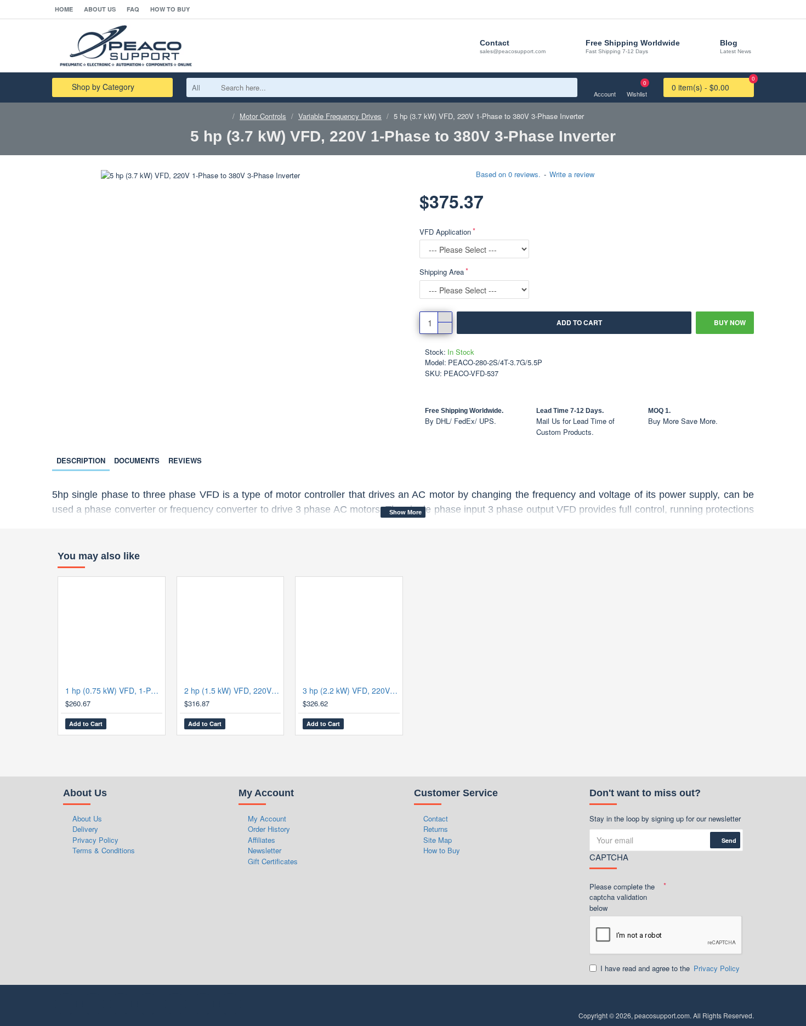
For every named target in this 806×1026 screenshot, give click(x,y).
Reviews (185, 460)
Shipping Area (441, 272)
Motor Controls (263, 116)
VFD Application (445, 231)
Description (80, 460)
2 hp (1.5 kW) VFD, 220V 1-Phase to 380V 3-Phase (232, 690)
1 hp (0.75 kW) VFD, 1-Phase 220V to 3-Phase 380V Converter (113, 690)
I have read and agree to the (670, 968)
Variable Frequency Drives (340, 116)
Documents (137, 460)
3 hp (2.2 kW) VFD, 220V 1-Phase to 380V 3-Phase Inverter (351, 690)
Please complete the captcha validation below (622, 897)
